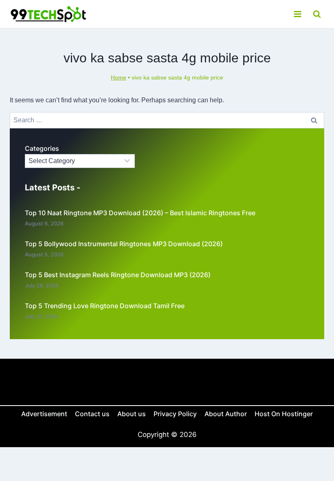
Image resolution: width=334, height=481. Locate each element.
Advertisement (44, 414)
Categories (42, 148)
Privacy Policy (175, 414)
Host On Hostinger (284, 414)
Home (118, 78)
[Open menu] (297, 13)
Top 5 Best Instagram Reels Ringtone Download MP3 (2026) (118, 275)
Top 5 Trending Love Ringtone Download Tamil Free (105, 306)
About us (131, 414)
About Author (225, 414)
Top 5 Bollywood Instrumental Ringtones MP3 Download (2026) (124, 244)
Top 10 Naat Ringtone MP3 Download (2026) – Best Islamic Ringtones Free (140, 213)
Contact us (92, 414)
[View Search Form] (316, 14)
